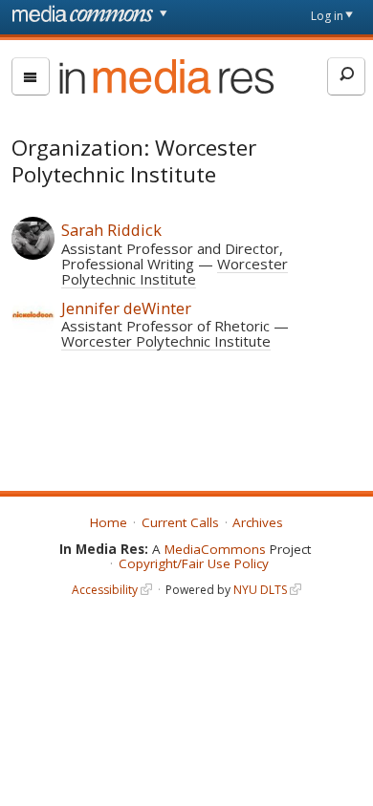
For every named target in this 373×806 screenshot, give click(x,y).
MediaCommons (215, 549)
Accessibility (105, 590)
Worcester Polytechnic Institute (174, 271)
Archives (257, 522)
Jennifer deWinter (126, 308)
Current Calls (180, 522)
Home (108, 522)
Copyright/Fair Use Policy (194, 563)
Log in (327, 16)
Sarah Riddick (111, 230)
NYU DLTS (260, 590)
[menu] (30, 76)
